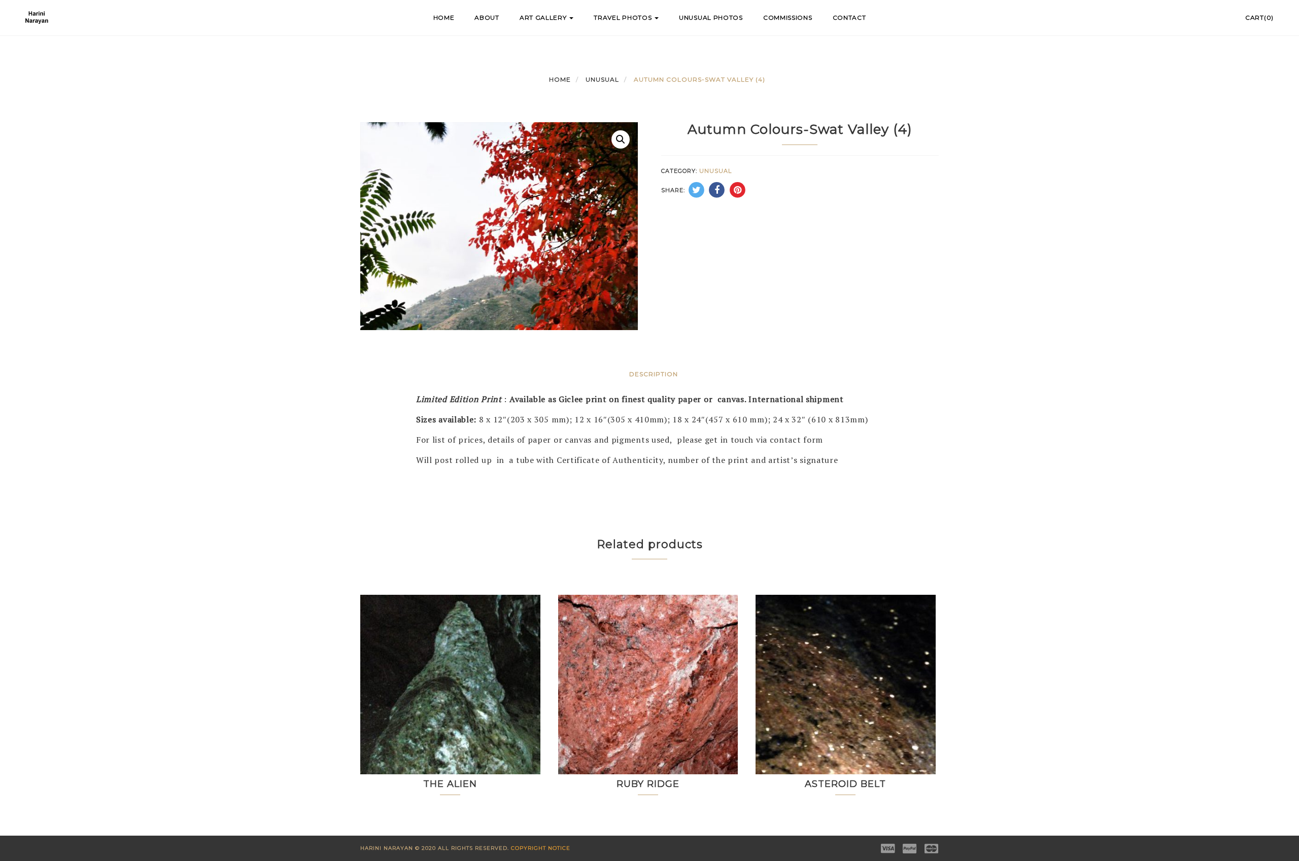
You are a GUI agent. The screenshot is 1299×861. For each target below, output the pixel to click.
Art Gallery (544, 17)
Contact (849, 17)
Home (444, 17)
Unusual (602, 79)
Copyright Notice (540, 848)
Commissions (787, 17)
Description (653, 374)
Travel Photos (624, 17)
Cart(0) (1259, 17)
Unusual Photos (711, 17)
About (486, 17)
